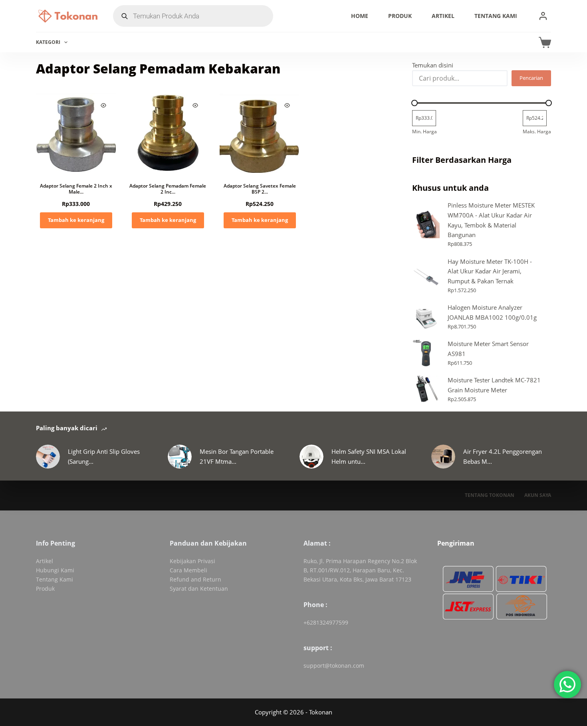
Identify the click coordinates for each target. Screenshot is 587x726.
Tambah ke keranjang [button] (76, 220)
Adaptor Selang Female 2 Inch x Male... (76, 189)
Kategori (48, 42)
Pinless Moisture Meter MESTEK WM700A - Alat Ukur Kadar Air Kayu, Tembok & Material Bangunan (491, 220)
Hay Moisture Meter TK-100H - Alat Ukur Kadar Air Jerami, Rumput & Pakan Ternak (490, 271)
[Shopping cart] (545, 42)
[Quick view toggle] (103, 105)
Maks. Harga (537, 131)
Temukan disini (432, 65)
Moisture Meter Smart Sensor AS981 (488, 349)
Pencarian (531, 77)
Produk (400, 16)
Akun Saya (537, 495)
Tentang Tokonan (489, 495)
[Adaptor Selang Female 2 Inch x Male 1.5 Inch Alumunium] (76, 133)
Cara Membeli (188, 570)
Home (359, 16)
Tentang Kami (495, 16)
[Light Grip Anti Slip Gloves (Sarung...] (48, 457)
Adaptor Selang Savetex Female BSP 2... (260, 189)
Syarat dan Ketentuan (199, 588)
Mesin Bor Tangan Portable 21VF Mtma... (237, 456)
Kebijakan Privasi (192, 561)
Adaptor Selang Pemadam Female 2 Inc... (167, 189)
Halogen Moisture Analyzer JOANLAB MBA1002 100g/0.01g (492, 312)
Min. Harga (424, 131)
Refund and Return (195, 579)
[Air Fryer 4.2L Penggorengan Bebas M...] (443, 457)
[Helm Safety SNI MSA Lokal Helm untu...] (311, 457)
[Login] (543, 16)
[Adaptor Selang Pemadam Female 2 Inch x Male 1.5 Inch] (168, 133)
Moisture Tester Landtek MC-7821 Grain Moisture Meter (494, 385)
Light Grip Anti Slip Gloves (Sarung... (104, 456)
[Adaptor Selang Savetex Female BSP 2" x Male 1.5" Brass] (259, 133)
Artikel (443, 16)
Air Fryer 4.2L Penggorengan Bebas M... (502, 456)
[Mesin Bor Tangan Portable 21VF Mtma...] (180, 457)
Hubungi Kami (55, 570)
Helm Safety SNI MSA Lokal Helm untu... (368, 456)
